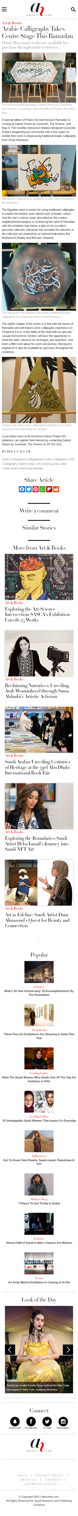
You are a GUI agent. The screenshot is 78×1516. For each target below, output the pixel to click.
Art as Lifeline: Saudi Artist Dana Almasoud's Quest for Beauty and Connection (37, 920)
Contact (53, 1479)
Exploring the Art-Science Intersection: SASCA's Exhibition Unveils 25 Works (37, 614)
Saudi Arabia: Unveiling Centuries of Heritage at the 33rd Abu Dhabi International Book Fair (37, 767)
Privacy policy (50, 1475)
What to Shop (39, 1199)
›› (39, 938)
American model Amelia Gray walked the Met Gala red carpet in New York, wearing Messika (37, 1387)
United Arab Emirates (30, 468)
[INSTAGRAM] (63, 1421)
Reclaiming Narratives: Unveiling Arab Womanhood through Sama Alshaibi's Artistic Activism (37, 691)
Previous (10, 1350)
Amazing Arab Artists (53, 464)
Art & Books (14, 603)
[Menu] (4, 9)
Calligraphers (35, 459)
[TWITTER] (47, 1421)
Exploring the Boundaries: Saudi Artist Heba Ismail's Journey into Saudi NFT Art (37, 844)
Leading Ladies (39, 1073)
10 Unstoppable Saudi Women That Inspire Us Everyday (39, 1120)
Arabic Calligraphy (13, 459)
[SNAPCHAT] (15, 1421)
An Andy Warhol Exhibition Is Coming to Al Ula (39, 1282)
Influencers (39, 1156)
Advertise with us (41, 1483)
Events (39, 1278)
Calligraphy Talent (15, 464)
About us (28, 1479)
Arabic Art (33, 464)
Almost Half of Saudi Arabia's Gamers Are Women (39, 1242)
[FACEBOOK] (31, 1421)
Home (22, 1475)
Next (68, 1350)
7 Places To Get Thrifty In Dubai (39, 1203)
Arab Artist (10, 468)
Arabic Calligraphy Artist (59, 459)
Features (39, 987)
